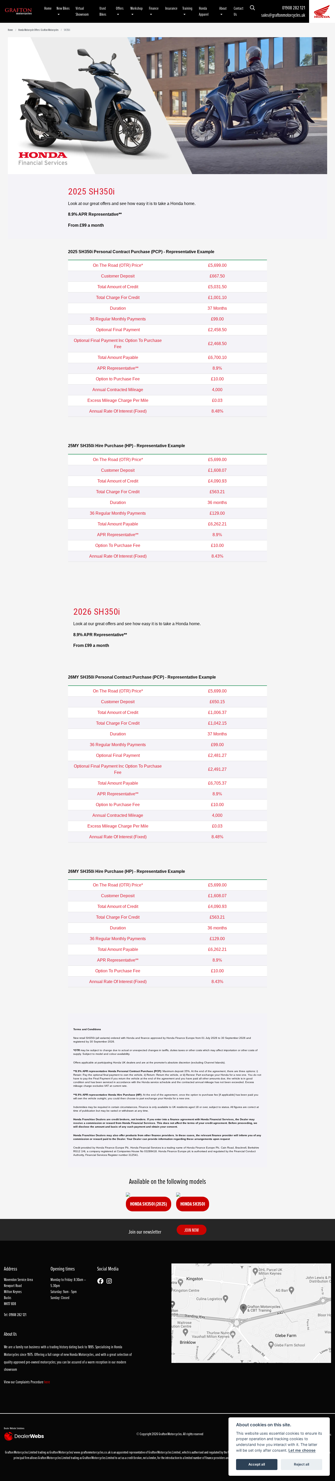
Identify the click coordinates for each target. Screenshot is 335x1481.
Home (48, 8)
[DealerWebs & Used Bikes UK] (25, 1436)
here (47, 1382)
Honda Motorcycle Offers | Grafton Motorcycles (38, 30)
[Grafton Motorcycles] (18, 10)
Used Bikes (102, 11)
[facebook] (101, 1281)
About (223, 8)
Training (187, 8)
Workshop (136, 8)
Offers (120, 8)
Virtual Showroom (82, 11)
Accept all (256, 1464)
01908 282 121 (293, 7)
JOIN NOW (191, 1230)
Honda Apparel (204, 11)
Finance (154, 8)
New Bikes (63, 8)
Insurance (171, 8)
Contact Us (238, 11)
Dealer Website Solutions (14, 1428)
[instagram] (110, 1281)
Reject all (301, 1464)
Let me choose (302, 1450)
